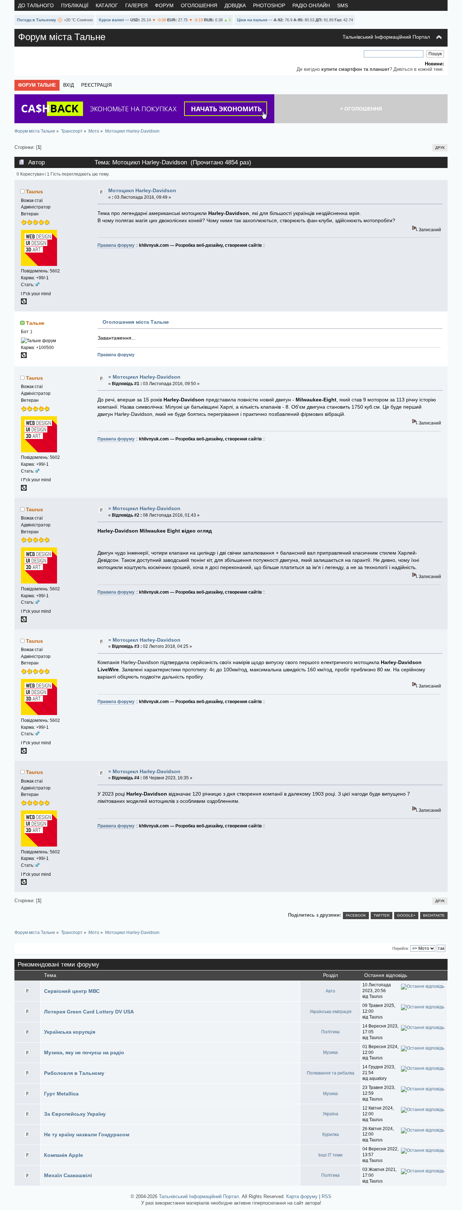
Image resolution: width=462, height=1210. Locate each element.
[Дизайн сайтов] (24, 302)
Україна (330, 1113)
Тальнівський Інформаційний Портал (386, 37)
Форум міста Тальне (61, 37)
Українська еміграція (331, 1011)
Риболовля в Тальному (74, 1073)
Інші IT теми (330, 1155)
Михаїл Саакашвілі (68, 1175)
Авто (330, 991)
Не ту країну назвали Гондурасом (86, 1134)
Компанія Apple (63, 1155)
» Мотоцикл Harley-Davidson (144, 377)
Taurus (34, 191)
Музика (330, 1052)
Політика (330, 1031)
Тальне (35, 323)
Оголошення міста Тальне (136, 322)
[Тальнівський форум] (24, 356)
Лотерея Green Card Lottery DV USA (89, 1012)
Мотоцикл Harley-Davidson (142, 190)
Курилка (330, 1134)
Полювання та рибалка (330, 1073)
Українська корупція (69, 1032)
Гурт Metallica (61, 1094)
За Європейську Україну (75, 1114)
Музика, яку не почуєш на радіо (84, 1052)
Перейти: (400, 948)
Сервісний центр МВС (72, 991)
